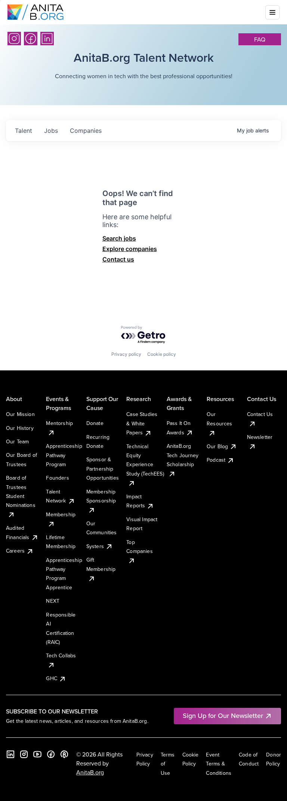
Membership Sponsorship (101, 496)
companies (86, 130)
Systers (95, 546)
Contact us (118, 259)
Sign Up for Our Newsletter (223, 715)
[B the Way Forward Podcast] (64, 754)
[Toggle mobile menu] (272, 12)
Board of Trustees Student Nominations (21, 491)
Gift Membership (101, 564)
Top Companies (139, 546)
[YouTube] (37, 754)
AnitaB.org (90, 772)
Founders (57, 477)
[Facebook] (30, 38)
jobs (51, 130)
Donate (95, 423)
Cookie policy (161, 354)
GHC (51, 678)
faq (259, 39)
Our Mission (20, 414)
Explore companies (129, 249)
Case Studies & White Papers (141, 423)
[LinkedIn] (47, 38)
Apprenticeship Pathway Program (64, 455)
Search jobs (119, 238)
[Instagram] (14, 38)
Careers (15, 550)
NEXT (52, 601)
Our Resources (219, 418)
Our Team (17, 441)
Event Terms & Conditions (218, 764)
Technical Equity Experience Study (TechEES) (145, 460)
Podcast (216, 460)
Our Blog (217, 446)
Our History (20, 428)
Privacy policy (126, 354)
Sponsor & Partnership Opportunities (102, 468)
